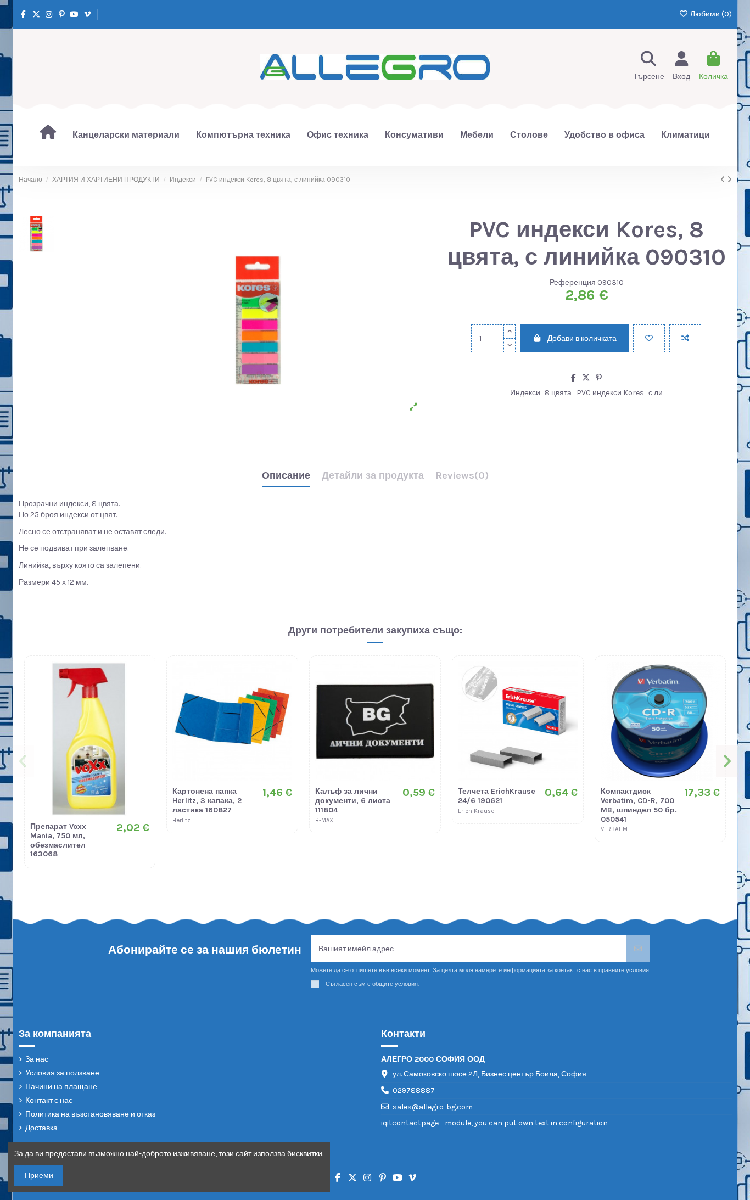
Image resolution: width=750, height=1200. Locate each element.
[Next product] (729, 179)
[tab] (462, 478)
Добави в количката (582, 338)
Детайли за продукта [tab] (373, 475)
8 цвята (558, 392)
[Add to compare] (685, 338)
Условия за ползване (62, 1073)
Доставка (41, 1127)
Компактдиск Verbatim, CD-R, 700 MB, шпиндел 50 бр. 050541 (639, 805)
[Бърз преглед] (140, 716)
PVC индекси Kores (610, 392)
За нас (36, 1059)
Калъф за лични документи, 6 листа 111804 (352, 801)
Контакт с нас (48, 1100)
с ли (655, 392)
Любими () (710, 14)
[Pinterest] (599, 378)
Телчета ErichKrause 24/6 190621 (496, 796)
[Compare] (140, 697)
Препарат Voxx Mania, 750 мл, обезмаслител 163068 (58, 840)
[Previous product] (723, 179)
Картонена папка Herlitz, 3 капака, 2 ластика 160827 (207, 801)
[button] (24, 761)
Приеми (39, 1175)
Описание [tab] (286, 475)
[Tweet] (586, 378)
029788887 (414, 1090)
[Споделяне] (573, 378)
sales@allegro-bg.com (433, 1107)
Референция (573, 282)
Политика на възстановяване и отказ (90, 1114)
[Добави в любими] (649, 338)
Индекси (525, 392)
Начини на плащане (61, 1086)
